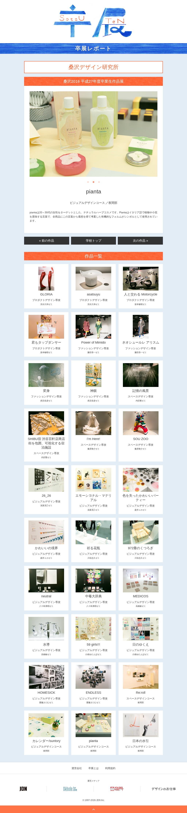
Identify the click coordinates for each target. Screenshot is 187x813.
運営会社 (77, 768)
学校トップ (93, 240)
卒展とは (93, 768)
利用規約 (110, 768)
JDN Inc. (100, 800)
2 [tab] (93, 183)
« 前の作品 (46, 240)
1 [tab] (88, 183)
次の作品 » (140, 240)
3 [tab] (99, 183)
